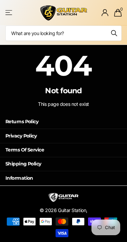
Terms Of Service (24, 150)
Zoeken (114, 33)
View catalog (9, 13)
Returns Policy (21, 121)
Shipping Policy (23, 164)
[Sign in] (105, 12)
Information (19, 178)
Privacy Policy (21, 136)
